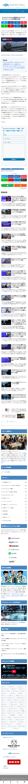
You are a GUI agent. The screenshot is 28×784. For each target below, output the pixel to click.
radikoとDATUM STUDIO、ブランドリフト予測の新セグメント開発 (13, 644)
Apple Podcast (15, 594)
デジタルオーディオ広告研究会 (17, 622)
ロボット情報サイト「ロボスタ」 (9, 756)
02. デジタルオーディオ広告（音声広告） (14, 485)
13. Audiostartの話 (14, 520)
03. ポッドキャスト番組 (14, 488)
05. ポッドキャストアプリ (14, 495)
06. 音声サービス (14, 498)
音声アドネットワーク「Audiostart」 (10, 749)
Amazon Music (14, 595)
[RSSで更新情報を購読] (20, 185)
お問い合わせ (5, 768)
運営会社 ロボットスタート (8, 737)
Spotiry (12, 170)
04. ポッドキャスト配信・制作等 (18, 169)
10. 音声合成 (14, 511)
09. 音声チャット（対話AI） (14, 508)
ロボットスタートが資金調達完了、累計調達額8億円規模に (13, 634)
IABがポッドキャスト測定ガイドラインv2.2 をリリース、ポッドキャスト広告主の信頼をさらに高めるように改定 (14, 67)
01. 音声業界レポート (6, 169)
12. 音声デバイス (14, 517)
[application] (14, 671)
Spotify (8, 595)
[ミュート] (23, 677)
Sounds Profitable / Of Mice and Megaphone (12, 55)
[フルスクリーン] (25, 677)
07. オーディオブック (14, 501)
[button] (24, 26)
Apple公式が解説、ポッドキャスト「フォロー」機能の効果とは (13, 649)
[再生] (2, 677)
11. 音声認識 (14, 514)
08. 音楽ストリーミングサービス (14, 504)
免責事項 (5, 766)
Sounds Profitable (5, 170)
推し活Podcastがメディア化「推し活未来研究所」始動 (13, 654)
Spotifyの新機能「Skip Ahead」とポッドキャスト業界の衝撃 (13, 639)
